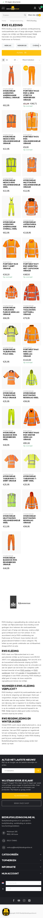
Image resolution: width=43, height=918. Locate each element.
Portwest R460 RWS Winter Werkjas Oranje (31, 436)
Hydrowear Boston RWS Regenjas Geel (31, 395)
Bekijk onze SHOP (21, 803)
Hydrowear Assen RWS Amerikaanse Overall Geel (10, 225)
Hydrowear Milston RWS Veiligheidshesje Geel (11, 519)
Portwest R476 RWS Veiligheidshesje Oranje (31, 140)
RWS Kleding (31, 21)
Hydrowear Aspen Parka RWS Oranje (29, 224)
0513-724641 (12, 840)
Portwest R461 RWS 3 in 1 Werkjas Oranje (30, 352)
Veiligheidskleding (16, 21)
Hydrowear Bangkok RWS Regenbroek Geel (10, 436)
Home (4, 21)
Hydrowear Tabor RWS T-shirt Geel (30, 478)
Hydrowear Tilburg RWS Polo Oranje (9, 395)
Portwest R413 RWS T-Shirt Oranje (10, 266)
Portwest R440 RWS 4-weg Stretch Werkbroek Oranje (31, 95)
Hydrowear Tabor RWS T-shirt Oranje (9, 478)
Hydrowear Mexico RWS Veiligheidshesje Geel (11, 183)
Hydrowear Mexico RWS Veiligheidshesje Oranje (11, 140)
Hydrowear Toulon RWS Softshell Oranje (29, 311)
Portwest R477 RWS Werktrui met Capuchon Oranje (31, 267)
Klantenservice (21, 796)
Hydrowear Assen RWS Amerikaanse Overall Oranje (11, 94)
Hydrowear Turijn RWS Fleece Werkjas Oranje (11, 311)
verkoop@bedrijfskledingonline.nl (19, 847)
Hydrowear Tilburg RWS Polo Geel (9, 351)
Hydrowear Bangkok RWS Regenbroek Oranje (10, 561)
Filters (20, 53)
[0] (40, 8)
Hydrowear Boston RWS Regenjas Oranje (29, 519)
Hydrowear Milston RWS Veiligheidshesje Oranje (31, 183)
